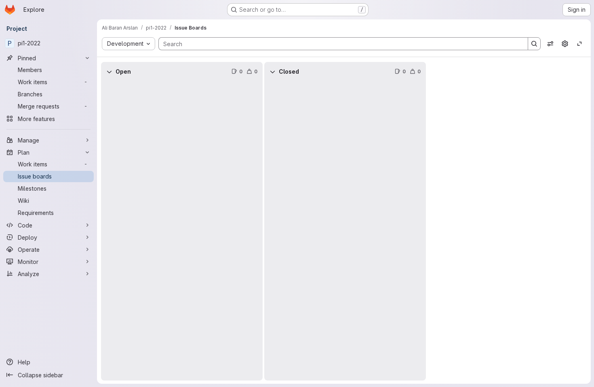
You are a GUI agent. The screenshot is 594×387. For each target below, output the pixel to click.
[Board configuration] (564, 43)
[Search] (534, 43)
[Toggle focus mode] (579, 43)
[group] (182, 231)
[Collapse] (109, 72)
